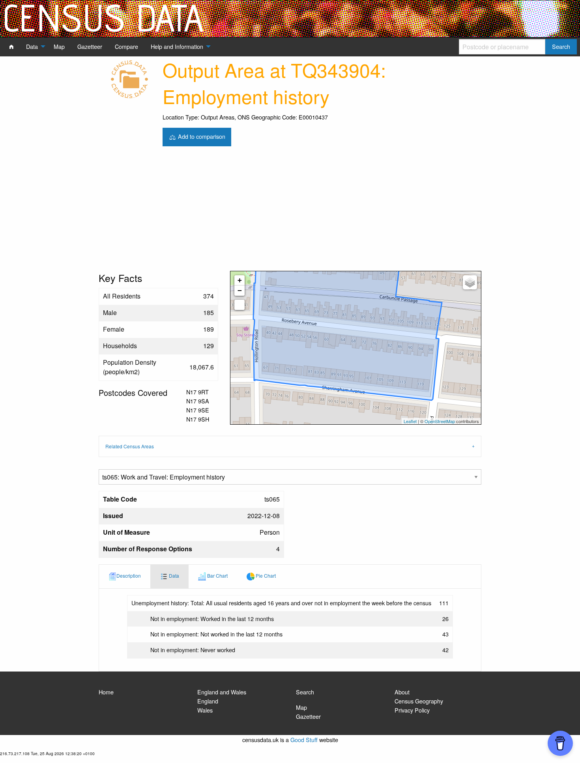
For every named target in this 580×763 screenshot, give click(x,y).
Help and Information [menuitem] (177, 46)
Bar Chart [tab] (217, 575)
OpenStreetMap (440, 421)
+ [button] (240, 280)
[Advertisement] (290, 212)
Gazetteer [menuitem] (89, 46)
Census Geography (419, 701)
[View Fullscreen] (239, 305)
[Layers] (470, 282)
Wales (205, 710)
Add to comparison (200, 136)
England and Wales (221, 692)
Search (305, 692)
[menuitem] (11, 46)
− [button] (240, 290)
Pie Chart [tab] (265, 575)
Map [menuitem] (59, 46)
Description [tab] (128, 575)
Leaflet (410, 421)
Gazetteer (308, 716)
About (402, 692)
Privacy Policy (412, 710)
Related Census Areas (129, 446)
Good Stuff (304, 739)
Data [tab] (173, 575)
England (207, 701)
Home (106, 692)
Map (301, 707)
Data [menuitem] (32, 46)
